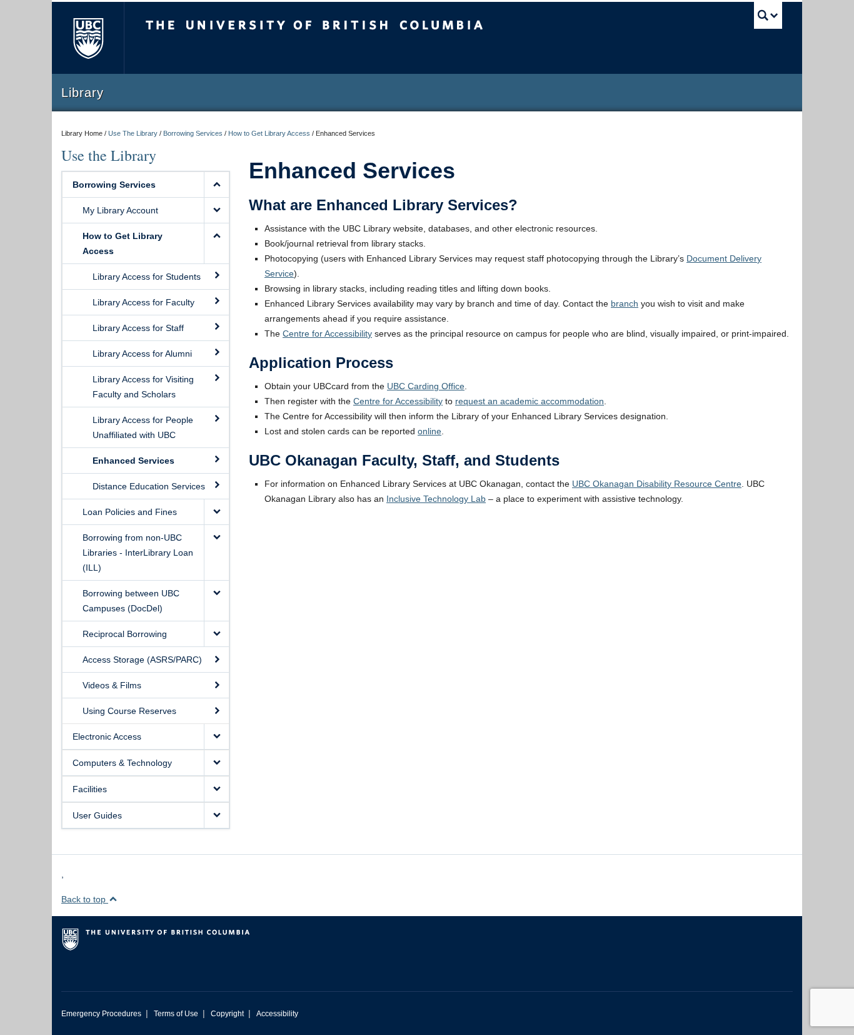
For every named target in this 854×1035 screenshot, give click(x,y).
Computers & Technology (122, 763)
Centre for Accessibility (327, 334)
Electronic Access (107, 737)
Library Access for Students (147, 277)
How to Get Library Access (269, 133)
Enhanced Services (133, 461)
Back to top (84, 899)
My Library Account (120, 210)
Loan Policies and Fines (130, 512)
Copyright (227, 1013)
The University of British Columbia (88, 38)
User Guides (97, 815)
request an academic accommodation (529, 401)
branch (624, 303)
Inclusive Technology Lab (436, 499)
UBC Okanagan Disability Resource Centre (656, 484)
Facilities (90, 789)
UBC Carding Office (426, 386)
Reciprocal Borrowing (125, 634)
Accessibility (277, 1013)
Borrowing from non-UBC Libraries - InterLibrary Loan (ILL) (138, 553)
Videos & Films (112, 685)
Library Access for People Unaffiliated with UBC (143, 427)
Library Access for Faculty (143, 302)
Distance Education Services (149, 486)
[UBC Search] (768, 15)
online (429, 431)
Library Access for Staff (138, 328)
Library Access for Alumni (142, 354)
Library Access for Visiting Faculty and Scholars (143, 386)
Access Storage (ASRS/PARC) (142, 660)
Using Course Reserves (129, 711)
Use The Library (133, 133)
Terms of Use (176, 1013)
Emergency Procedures (101, 1013)
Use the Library (108, 155)
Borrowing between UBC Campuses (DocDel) (131, 600)
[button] (216, 184)
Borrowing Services (193, 133)
